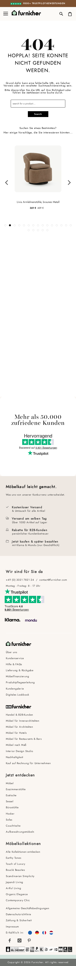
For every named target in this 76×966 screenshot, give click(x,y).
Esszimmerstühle (16, 789)
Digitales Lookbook (17, 695)
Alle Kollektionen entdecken (23, 852)
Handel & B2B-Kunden (19, 715)
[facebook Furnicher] (10, 940)
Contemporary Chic (18, 900)
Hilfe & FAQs (14, 664)
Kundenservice (15, 658)
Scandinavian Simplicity (20, 876)
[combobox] (38, 103)
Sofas (9, 820)
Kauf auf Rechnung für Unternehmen (28, 763)
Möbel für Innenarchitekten (22, 721)
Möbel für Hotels (16, 733)
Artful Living (13, 888)
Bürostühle (12, 807)
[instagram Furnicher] (19, 940)
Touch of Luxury (15, 864)
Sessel (9, 801)
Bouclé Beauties (15, 870)
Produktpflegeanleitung (20, 682)
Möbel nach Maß (16, 745)
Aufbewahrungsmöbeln (20, 832)
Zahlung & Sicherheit (19, 920)
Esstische (11, 795)
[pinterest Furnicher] (29, 940)
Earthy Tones (13, 858)
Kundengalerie (15, 688)
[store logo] (23, 12)
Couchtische (13, 826)
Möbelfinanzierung (17, 676)
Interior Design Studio (19, 751)
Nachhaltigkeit (14, 757)
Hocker (10, 813)
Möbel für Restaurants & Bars (24, 739)
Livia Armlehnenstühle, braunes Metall (38, 202)
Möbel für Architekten (19, 727)
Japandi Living (14, 882)
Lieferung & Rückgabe (20, 670)
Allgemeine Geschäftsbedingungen (27, 908)
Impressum (12, 926)
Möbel (10, 783)
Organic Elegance (17, 894)
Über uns (11, 652)
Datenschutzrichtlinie (18, 914)
